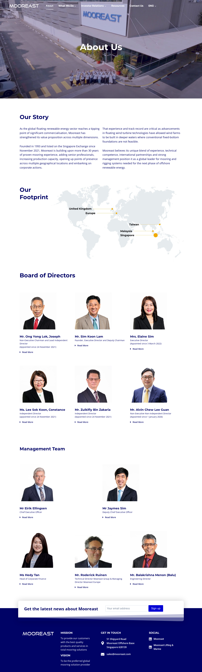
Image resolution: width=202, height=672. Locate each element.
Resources (118, 5)
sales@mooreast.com (119, 654)
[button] (46, 352)
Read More (27, 352)
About (49, 5)
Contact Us (136, 5)
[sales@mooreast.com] (102, 654)
